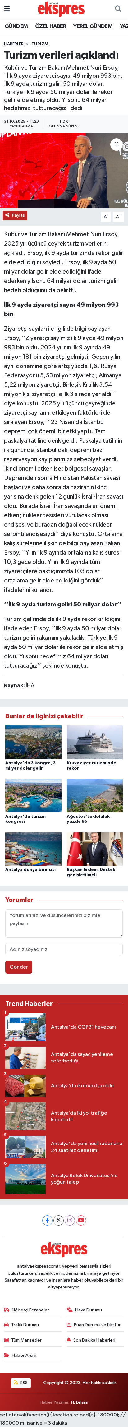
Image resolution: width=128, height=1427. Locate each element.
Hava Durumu (88, 1310)
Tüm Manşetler (26, 1340)
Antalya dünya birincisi (30, 870)
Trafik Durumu (25, 1325)
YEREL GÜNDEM (92, 26)
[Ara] (118, 9)
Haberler (14, 44)
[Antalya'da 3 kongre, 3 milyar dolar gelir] (33, 742)
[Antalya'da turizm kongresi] (33, 795)
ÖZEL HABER (50, 26)
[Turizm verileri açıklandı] (64, 170)
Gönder (19, 967)
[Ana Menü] (7, 9)
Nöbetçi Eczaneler (30, 1310)
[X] (58, 1220)
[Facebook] (47, 1220)
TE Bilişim (79, 1402)
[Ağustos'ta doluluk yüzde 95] (95, 795)
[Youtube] (81, 1220)
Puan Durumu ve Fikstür (97, 1325)
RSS (23, 1382)
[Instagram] (70, 1220)
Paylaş (18, 215)
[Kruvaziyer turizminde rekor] (95, 742)
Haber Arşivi (24, 1355)
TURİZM (39, 44)
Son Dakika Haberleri (94, 1340)
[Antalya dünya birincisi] (33, 849)
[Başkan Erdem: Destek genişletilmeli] (95, 849)
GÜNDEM (16, 26)
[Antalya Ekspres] (61, 9)
